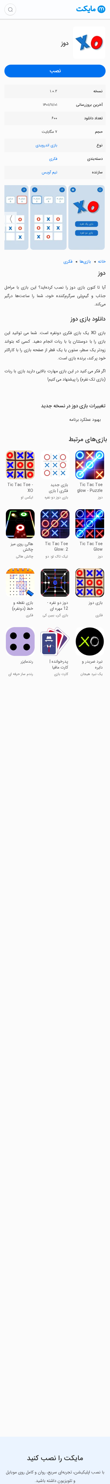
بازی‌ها (85, 261)
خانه (102, 261)
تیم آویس (49, 172)
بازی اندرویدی (46, 145)
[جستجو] (10, 9)
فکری (53, 159)
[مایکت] (91, 12)
